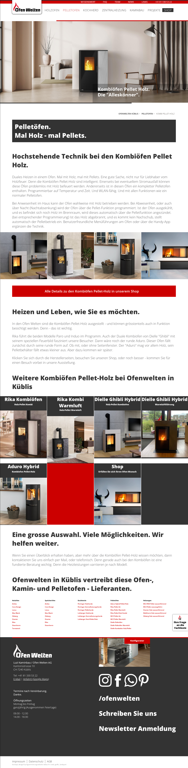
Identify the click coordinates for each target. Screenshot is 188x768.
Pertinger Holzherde (85, 604)
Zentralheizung (114, 10)
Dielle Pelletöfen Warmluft (120, 625)
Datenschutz (36, 761)
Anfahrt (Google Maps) (36, 679)
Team (117, 2)
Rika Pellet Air (115, 607)
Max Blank (16, 613)
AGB (49, 761)
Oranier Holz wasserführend (153, 610)
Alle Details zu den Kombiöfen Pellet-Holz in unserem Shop (92, 291)
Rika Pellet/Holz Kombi (118, 613)
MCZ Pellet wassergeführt (152, 607)
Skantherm (16, 625)
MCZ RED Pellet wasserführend (154, 604)
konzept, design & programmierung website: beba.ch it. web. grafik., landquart (39, 764)
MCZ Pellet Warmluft (118, 619)
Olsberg (15, 616)
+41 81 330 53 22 (163, 2)
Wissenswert (88, 2)
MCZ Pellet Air (115, 616)
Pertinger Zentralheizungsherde (90, 607)
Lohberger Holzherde (85, 613)
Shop (168, 10)
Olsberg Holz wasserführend (153, 616)
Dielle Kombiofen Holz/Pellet (120, 628)
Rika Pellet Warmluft (117, 610)
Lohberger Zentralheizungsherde (90, 616)
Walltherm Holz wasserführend (154, 613)
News (131, 2)
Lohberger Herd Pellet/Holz (88, 619)
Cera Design (16, 607)
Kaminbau (137, 10)
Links (145, 2)
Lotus (14, 610)
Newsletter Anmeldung (137, 728)
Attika (14, 604)
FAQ (105, 2)
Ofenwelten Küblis (128, 113)
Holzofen (52, 10)
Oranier (15, 619)
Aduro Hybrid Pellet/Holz (119, 604)
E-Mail (16, 679)
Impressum (18, 761)
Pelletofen (71, 10)
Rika (13, 622)
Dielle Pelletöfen (116, 622)
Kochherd (90, 10)
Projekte (154, 10)
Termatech (16, 628)
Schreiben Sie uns (128, 713)
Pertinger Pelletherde (85, 610)
